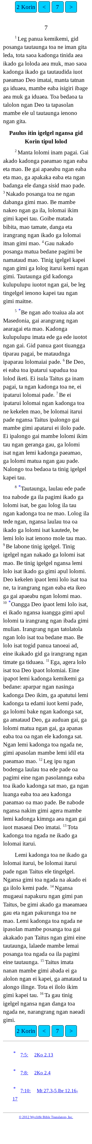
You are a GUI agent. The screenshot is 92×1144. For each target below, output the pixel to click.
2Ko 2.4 (42, 1072)
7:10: (25, 1090)
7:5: (24, 1054)
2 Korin (26, 7)
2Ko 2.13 (43, 1054)
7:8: (24, 1072)
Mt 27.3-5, (47, 1090)
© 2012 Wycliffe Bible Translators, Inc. (46, 1117)
